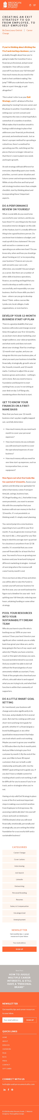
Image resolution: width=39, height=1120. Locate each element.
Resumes (19, 899)
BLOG (4, 1057)
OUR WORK (6, 1049)
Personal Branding (19, 893)
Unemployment (19, 919)
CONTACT (6, 1065)
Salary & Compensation (19, 906)
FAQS (4, 1053)
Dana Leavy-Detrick (13, 30)
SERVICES (6, 1045)
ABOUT (5, 1041)
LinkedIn (19, 879)
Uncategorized (19, 913)
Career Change (19, 852)
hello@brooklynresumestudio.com (18, 1084)
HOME (4, 1037)
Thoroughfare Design (16, 1114)
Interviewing (19, 866)
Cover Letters (19, 859)
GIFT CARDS (6, 1069)
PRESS (4, 1061)
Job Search (19, 873)
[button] (34, 5)
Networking (19, 886)
